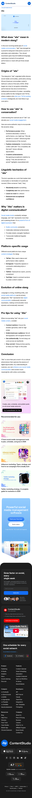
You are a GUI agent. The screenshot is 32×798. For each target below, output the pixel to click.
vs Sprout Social (6, 694)
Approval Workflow (21, 679)
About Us (18, 715)
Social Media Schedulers (10, 651)
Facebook (9, 656)
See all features (20, 684)
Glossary (3, 720)
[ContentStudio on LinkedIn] (17, 757)
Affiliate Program (21, 727)
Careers (18, 722)
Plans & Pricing (20, 717)
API (17, 692)
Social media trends (7, 215)
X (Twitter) (20, 656)
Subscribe (16, 593)
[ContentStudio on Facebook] (6, 757)
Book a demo (16, 524)
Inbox (3, 676)
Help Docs (4, 717)
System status (23, 786)
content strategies (7, 254)
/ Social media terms (6, 7)
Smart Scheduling (21, 671)
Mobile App (4, 727)
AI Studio (3, 671)
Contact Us (19, 732)
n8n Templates (20, 704)
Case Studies (5, 725)
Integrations (19, 702)
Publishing (4, 669)
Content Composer (21, 676)
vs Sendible (4, 704)
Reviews (18, 720)
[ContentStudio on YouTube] (21, 757)
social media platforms (8, 295)
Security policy (13, 788)
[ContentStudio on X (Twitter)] (10, 757)
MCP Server (19, 694)
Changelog (19, 707)
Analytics (3, 674)
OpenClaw (19, 699)
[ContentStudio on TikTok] (25, 757)
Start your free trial (16, 519)
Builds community (11, 227)
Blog (2, 715)
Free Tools (4, 722)
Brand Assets (20, 730)
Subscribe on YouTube (11, 620)
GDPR (16, 786)
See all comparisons (6, 707)
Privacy (6, 786)
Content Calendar (21, 669)
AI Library (18, 681)
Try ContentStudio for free (12, 410)
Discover (3, 681)
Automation (19, 674)
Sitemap (20, 788)
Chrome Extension (6, 730)
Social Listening (5, 679)
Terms (11, 786)
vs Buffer (3, 697)
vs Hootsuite (5, 692)
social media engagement (18, 120)
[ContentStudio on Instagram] (14, 757)
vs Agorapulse (5, 699)
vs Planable (4, 702)
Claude (18, 697)
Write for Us (19, 725)
